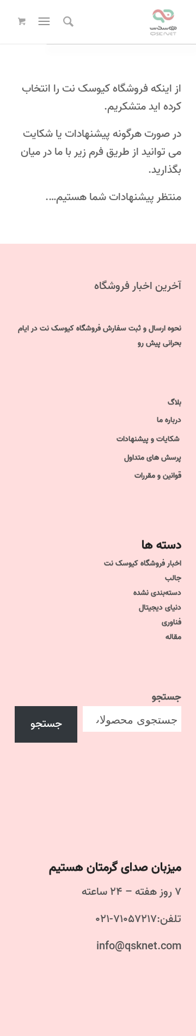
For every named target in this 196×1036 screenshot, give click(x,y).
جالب (173, 578)
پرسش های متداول (152, 457)
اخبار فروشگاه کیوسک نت (142, 563)
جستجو (166, 697)
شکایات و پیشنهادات (148, 439)
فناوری (171, 622)
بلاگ (174, 402)
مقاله (173, 637)
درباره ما (169, 420)
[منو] (43, 22)
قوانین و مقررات (157, 475)
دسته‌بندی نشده (157, 593)
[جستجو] (66, 22)
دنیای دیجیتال (160, 607)
